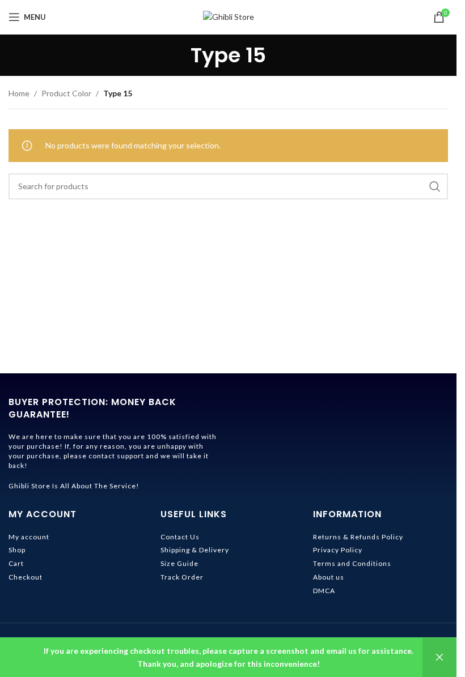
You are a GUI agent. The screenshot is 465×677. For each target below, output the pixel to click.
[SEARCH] (435, 186)
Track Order (182, 577)
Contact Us (180, 537)
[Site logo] (228, 16)
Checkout (26, 577)
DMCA (324, 590)
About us (328, 577)
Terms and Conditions (352, 563)
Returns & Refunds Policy (358, 537)
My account (29, 537)
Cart (16, 563)
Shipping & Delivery (194, 550)
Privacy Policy (337, 550)
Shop (17, 550)
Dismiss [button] (439, 657)
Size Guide (179, 563)
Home (19, 93)
